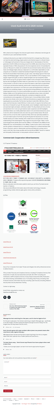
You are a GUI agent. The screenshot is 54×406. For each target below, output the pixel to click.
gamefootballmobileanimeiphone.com (27, 8)
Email (5, 381)
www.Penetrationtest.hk (9, 257)
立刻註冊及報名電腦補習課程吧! (11, 176)
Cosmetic (11, 400)
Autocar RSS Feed (24, 29)
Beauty (4, 400)
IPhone (32, 399)
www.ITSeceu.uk (7, 263)
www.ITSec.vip (7, 242)
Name (5, 377)
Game (15, 399)
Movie (16, 400)
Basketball (26, 399)
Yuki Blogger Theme (26, 403)
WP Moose (39, 403)
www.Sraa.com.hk (8, 247)
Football (20, 399)
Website (6, 385)
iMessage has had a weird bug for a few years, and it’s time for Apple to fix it (24, 318)
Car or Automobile (7, 399)
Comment (6, 362)
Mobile (37, 399)
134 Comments (17, 327)
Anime (43, 399)
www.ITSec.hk (7, 252)
